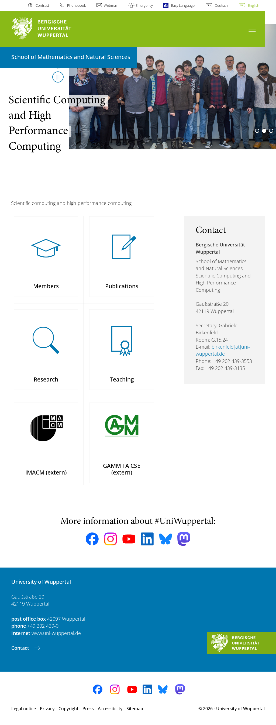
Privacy (47, 709)
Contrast (42, 5)
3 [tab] (271, 131)
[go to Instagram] (110, 538)
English (253, 5)
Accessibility (110, 709)
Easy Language (182, 5)
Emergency (144, 5)
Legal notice (23, 709)
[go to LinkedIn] (147, 538)
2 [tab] (264, 131)
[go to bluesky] (165, 539)
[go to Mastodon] (183, 539)
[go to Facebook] (92, 538)
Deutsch (221, 5)
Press (88, 709)
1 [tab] (257, 131)
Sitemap (134, 709)
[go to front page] (51, 28)
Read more (21, 145)
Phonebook (76, 5)
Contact (20, 648)
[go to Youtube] (128, 539)
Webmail (111, 5)
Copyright (68, 709)
